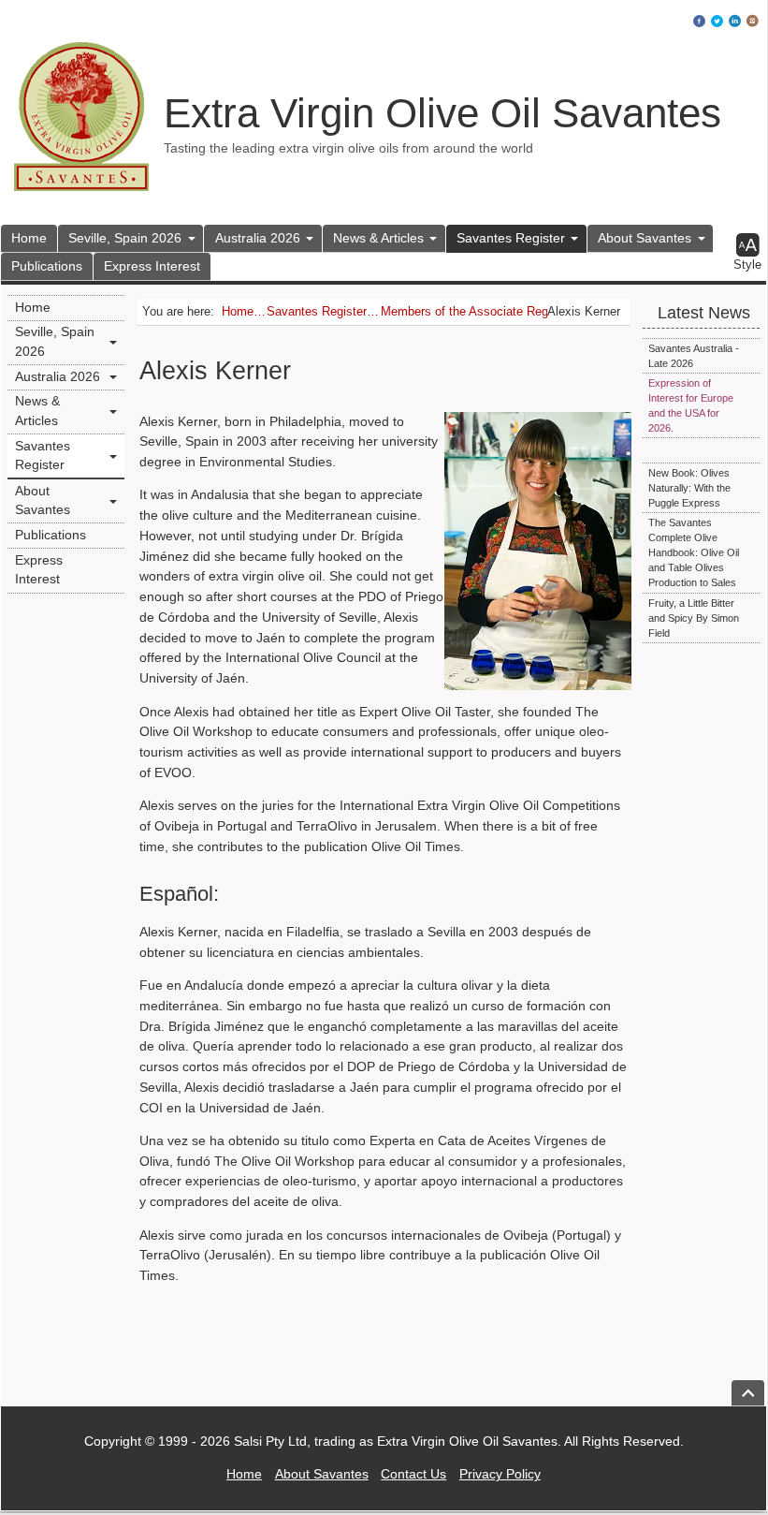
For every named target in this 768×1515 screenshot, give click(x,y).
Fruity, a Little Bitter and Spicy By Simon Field (693, 618)
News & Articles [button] (378, 237)
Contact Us (413, 1474)
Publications (46, 265)
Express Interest (152, 265)
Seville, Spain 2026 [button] (124, 237)
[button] (748, 252)
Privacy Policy (500, 1474)
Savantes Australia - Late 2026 (693, 356)
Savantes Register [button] (510, 237)
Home (29, 237)
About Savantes (322, 1474)
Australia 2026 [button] (257, 237)
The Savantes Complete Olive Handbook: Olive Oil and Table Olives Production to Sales (693, 552)
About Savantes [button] (644, 237)
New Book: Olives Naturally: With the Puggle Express (689, 487)
